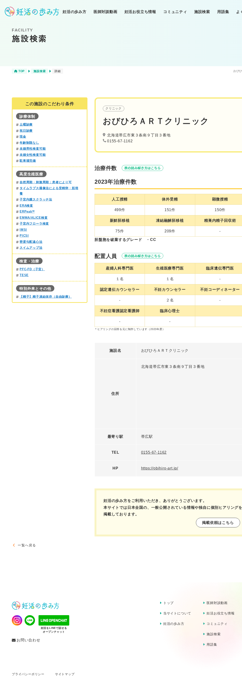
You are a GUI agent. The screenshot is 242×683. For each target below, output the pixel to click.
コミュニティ (175, 12)
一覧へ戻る (27, 545)
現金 (23, 136)
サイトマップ (65, 674)
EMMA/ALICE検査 (34, 217)
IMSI (23, 229)
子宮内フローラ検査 (34, 223)
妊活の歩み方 (74, 12)
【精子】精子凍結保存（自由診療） (46, 296)
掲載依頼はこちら (218, 523)
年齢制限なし (29, 142)
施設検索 (202, 12)
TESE (24, 275)
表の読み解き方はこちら (142, 167)
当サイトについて (177, 613)
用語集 (223, 12)
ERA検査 (26, 205)
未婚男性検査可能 (33, 148)
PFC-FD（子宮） (32, 269)
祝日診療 (26, 130)
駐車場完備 (28, 160)
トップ (168, 603)
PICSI (24, 235)
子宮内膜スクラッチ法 (36, 199)
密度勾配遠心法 (31, 242)
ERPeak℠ (27, 211)
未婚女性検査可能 (33, 155)
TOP (21, 71)
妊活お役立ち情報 (140, 12)
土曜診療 (26, 124)
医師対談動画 (105, 12)
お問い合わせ (28, 640)
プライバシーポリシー (28, 674)
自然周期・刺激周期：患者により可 (46, 182)
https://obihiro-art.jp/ (159, 468)
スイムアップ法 (31, 247)
